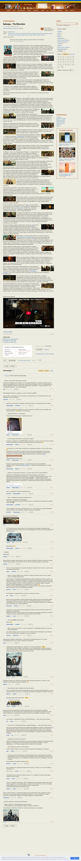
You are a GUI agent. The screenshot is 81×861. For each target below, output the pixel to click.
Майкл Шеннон (28, 33)
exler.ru (44, 454)
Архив (66, 10)
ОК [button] (74, 858)
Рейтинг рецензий (60, 120)
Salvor (4, 643)
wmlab (4, 715)
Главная (8, 10)
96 (70, 160)
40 (64, 176)
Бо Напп (14, 35)
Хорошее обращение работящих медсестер (66, 159)
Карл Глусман (24, 35)
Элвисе (27, 205)
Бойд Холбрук (40, 33)
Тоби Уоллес (35, 35)
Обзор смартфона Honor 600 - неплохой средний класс (66, 174)
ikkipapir (5, 684)
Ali (47, 10)
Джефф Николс (11, 31)
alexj (4, 389)
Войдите (6, 375)
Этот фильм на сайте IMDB (9, 340)
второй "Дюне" (18, 208)
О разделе (58, 117)
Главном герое (31, 237)
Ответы (47, 370)
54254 (34, 360)
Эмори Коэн (18, 35)
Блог (14, 10)
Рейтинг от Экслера (60, 118)
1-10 (62, 67)
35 (68, 145)
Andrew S (8, 788)
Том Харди (22, 33)
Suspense (5, 556)
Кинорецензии (21, 10)
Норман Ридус (46, 33)
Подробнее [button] (65, 859)
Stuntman (8, 589)
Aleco (4, 524)
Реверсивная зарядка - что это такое (66, 144)
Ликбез (42, 10)
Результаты (46, 349)
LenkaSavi (5, 564)
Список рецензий (60, 123)
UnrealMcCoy (6, 797)
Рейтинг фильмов (60, 121)
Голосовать (39, 349)
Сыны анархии (20, 136)
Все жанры (60, 51)
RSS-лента (58, 124)
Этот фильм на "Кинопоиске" (10, 342)
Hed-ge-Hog (9, 605)
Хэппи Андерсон (41, 35)
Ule (7, 721)
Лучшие (51, 370)
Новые (41, 370)
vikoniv (7, 571)
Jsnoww (8, 778)
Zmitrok (8, 434)
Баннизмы (36, 10)
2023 (17, 28)
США (15, 28)
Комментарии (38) (15, 26)
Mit (7, 595)
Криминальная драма (8, 28)
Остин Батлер (17, 33)
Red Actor (8, 694)
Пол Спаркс (30, 35)
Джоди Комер (11, 33)
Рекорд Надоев (9, 405)
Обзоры (29, 10)
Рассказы (53, 10)
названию (65, 54)
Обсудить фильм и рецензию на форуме (45, 353)
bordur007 (5, 399)
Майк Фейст (34, 33)
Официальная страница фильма (10, 339)
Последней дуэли (21, 237)
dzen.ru (13, 531)
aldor (7, 751)
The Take (32, 226)
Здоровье (60, 10)
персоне (73, 54)
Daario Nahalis (9, 771)
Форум (72, 10)
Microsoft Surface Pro (25, 465)
